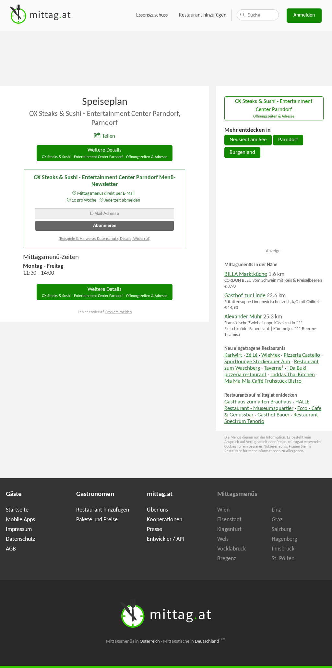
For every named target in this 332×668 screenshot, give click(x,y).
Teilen (108, 136)
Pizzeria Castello (302, 355)
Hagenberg (284, 539)
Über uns (157, 510)
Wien (223, 510)
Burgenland (242, 152)
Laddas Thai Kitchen (292, 374)
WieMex (270, 355)
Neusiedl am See (248, 139)
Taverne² (273, 368)
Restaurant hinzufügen (202, 15)
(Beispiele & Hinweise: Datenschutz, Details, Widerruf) (104, 239)
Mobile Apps (20, 520)
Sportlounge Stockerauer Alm (257, 362)
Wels (223, 539)
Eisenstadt (229, 520)
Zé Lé (251, 355)
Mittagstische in (194, 641)
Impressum (19, 529)
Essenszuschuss (152, 15)
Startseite (17, 510)
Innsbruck (283, 549)
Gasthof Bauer (273, 415)
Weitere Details (104, 153)
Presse (154, 529)
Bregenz (226, 559)
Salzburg (281, 529)
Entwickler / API (165, 539)
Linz (276, 510)
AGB (11, 549)
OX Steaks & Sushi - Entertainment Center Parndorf (274, 108)
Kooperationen (164, 520)
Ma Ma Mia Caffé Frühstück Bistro (263, 381)
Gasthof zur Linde (245, 296)
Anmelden (304, 15)
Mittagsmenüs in (133, 641)
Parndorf (288, 139)
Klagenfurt (229, 529)
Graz (277, 520)
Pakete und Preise (97, 520)
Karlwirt (233, 355)
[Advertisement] (166, 58)
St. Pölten (283, 559)
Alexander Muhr (243, 317)
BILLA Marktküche (245, 274)
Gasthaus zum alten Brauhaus (257, 402)
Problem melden (118, 312)
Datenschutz (20, 539)
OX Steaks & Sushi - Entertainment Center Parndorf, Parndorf (104, 118)
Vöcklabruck (231, 549)
